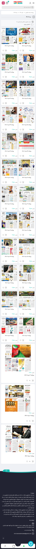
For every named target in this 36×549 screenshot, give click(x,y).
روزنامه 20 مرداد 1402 (9, 177)
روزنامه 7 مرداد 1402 (9, 309)
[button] (23, 50)
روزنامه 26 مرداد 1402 (9, 98)
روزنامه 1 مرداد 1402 (29, 456)
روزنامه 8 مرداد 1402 (26, 309)
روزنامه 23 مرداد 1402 (26, 151)
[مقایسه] (29, 380)
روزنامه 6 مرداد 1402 (26, 335)
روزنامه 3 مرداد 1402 (29, 375)
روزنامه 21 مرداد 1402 (26, 177)
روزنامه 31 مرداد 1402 (26, 46)
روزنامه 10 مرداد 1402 (26, 283)
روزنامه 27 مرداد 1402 (26, 98)
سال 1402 (21, 12)
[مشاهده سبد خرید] (7, 3)
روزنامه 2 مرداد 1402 (29, 416)
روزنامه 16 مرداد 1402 (9, 230)
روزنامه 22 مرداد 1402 (9, 151)
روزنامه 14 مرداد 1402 (9, 256)
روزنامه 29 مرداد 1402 (26, 72)
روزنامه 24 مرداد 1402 (9, 125)
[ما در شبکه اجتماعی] (3, 3)
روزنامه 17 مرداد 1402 (26, 230)
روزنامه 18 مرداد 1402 (9, 204)
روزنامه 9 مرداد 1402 (9, 283)
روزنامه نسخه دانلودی (29, 12)
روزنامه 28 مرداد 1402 (9, 72)
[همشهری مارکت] (18, 3)
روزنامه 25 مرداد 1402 (26, 125)
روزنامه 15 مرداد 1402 (26, 256)
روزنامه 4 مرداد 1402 (9, 335)
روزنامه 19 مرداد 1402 (26, 204)
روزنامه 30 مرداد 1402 (9, 46)
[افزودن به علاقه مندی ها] (27, 380)
